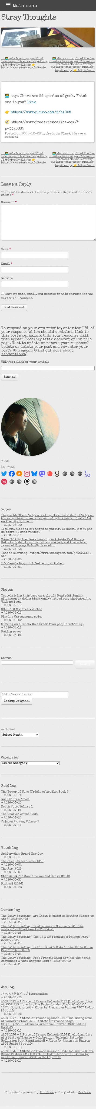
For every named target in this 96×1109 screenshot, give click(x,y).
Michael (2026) (12, 883)
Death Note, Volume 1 (17, 806)
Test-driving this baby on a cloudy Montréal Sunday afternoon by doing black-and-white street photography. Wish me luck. (46, 599)
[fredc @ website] (65, 473)
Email (7, 264)
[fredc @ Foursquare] (88, 473)
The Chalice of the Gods (19, 814)
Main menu (25, 6)
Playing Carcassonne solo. (21, 616)
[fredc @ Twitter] (4, 473)
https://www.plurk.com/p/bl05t (41, 112)
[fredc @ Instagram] (27, 473)
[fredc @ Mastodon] (42, 473)
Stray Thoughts (28, 18)
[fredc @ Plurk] (50, 473)
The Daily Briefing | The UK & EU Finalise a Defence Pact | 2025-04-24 (45, 939)
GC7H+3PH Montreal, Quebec (21, 609)
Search (6, 658)
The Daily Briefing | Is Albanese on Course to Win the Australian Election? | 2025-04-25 (42, 928)
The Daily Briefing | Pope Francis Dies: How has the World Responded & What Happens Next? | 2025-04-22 (45, 960)
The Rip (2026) (12, 868)
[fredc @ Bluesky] (34, 473)
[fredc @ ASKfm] (4, 481)
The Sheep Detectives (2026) (22, 861)
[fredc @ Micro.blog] (19, 473)
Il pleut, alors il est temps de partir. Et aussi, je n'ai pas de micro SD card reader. (46, 531)
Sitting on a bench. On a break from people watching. (42, 624)
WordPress (47, 1092)
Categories (9, 757)
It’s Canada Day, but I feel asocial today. (32, 563)
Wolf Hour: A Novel (15, 799)
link (31, 102)
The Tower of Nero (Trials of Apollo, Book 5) (35, 791)
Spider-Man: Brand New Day (22, 854)
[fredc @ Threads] (27, 481)
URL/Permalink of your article (25, 362)
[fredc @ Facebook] (12, 473)
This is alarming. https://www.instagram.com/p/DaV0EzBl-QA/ (47, 555)
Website (7, 278)
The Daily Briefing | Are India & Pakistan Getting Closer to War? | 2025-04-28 (47, 918)
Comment (9, 202)
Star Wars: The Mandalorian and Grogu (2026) (35, 876)
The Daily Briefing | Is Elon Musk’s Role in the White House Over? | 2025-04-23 (47, 949)
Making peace (11, 631)
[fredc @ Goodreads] (57, 473)
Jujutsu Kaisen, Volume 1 (20, 821)
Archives (8, 729)
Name (6, 249)
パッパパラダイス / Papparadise (24, 994)
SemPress (84, 1092)
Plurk (66, 133)
